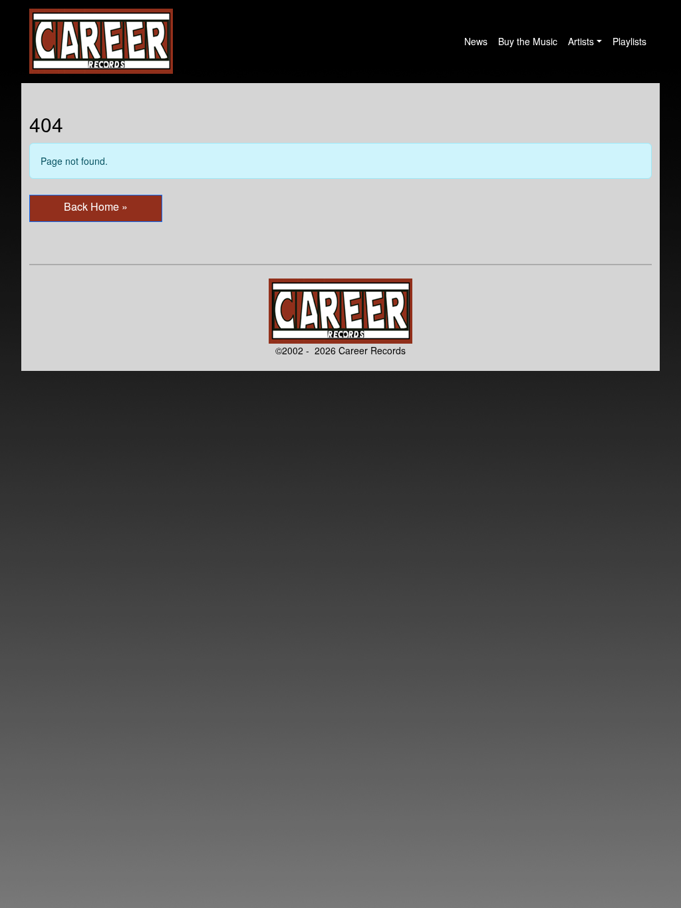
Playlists (629, 41)
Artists (581, 41)
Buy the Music (527, 41)
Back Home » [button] (96, 206)
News (475, 41)
